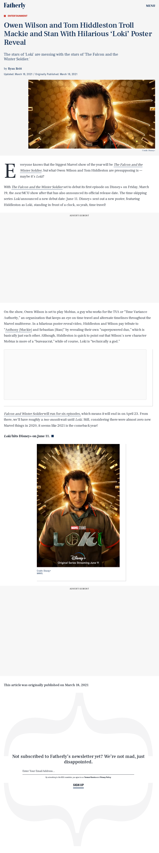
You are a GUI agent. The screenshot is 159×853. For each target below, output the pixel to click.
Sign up (78, 785)
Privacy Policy (105, 777)
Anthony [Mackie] (18, 330)
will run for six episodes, (42, 414)
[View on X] (75, 374)
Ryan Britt (15, 69)
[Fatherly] (15, 6)
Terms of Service (90, 777)
